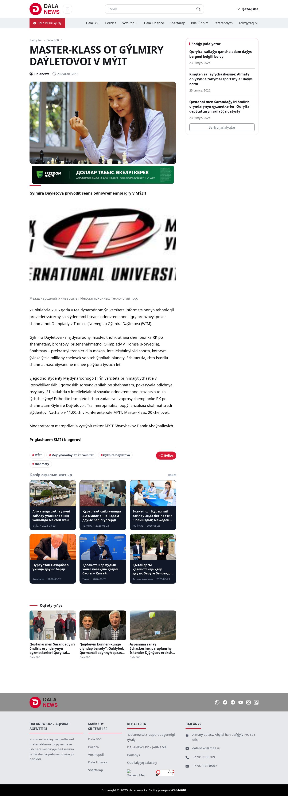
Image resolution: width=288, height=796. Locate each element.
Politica (110, 23)
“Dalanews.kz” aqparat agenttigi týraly (151, 737)
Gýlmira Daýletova (116, 455)
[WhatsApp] (217, 702)
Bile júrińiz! (199, 23)
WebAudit (179, 790)
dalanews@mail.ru (206, 748)
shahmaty (42, 464)
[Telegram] (233, 702)
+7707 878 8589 (204, 766)
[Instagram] (248, 702)
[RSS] (256, 702)
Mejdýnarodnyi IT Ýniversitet (72, 455)
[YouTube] (240, 702)
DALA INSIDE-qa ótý (49, 23)
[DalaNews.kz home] (45, 9)
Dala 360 (93, 23)
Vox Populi (130, 23)
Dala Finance (154, 23)
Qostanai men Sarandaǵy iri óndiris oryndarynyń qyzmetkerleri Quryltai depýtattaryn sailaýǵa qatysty (52, 648)
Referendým (223, 23)
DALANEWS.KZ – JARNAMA (147, 747)
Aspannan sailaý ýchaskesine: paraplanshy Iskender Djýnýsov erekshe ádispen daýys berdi (152, 648)
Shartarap (177, 23)
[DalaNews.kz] (44, 702)
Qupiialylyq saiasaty (142, 762)
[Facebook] (225, 702)
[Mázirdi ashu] (67, 9)
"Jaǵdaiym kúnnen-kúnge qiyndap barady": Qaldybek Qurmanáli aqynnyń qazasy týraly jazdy (101, 648)
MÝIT (38, 455)
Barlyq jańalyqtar (222, 127)
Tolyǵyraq (246, 23)
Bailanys (133, 755)
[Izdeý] (198, 9)
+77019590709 (203, 757)
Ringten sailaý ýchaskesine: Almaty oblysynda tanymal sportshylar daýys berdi (221, 79)
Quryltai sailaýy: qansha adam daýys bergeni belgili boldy (220, 54)
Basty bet (36, 40)
